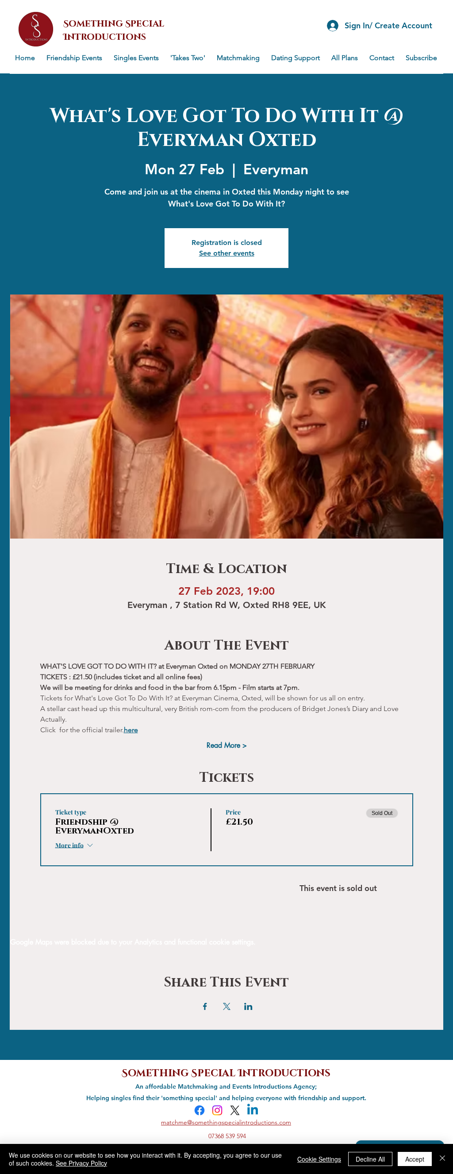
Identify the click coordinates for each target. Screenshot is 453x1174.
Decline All (370, 1159)
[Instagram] (217, 1110)
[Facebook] (199, 1110)
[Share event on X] (227, 1006)
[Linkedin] (252, 1110)
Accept (414, 1159)
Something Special (180, 1072)
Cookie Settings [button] (319, 1159)
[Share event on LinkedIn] (248, 1006)
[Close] (442, 1159)
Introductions (284, 1072)
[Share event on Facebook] (205, 1006)
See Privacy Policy (81, 1163)
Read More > (227, 745)
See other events (226, 253)
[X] (235, 1110)
